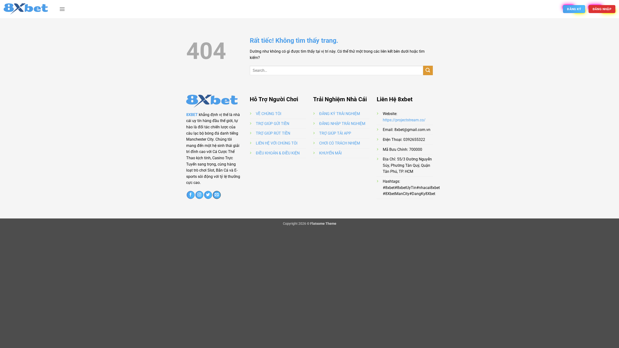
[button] (62, 9)
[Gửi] (428, 70)
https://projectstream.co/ (404, 120)
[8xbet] (28, 8)
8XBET (192, 114)
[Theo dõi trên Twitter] (208, 195)
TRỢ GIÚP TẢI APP (335, 133)
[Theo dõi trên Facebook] (191, 195)
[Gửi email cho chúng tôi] (217, 195)
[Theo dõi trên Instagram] (199, 195)
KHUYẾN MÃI (330, 153)
